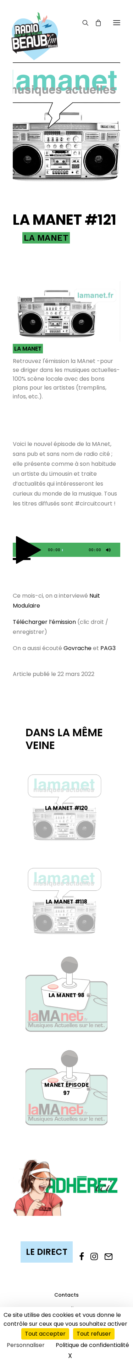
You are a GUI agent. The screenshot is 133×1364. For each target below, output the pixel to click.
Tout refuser (94, 1334)
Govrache (77, 648)
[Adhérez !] (66, 1186)
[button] (116, 22)
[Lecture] (17, 551)
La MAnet (46, 238)
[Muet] (107, 551)
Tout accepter (45, 1334)
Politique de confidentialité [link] (92, 1345)
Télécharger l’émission (44, 622)
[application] (66, 550)
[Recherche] (82, 22)
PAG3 (108, 648)
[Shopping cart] (95, 22)
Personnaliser (26, 1345)
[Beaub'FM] (34, 27)
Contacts (66, 1294)
